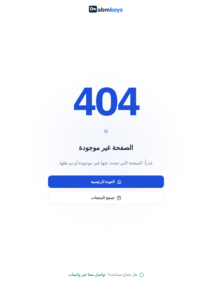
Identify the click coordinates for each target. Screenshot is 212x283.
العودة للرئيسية (103, 181)
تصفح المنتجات (103, 197)
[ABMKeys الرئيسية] (106, 9)
